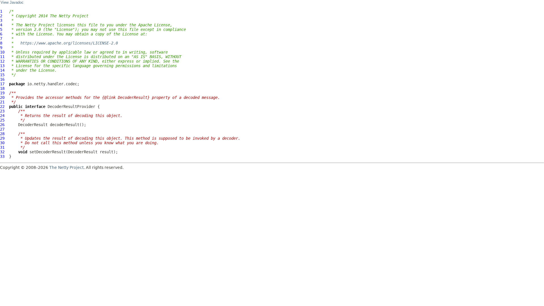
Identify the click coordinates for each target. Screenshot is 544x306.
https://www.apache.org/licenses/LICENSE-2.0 (69, 43)
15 (2, 75)
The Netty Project (66, 167)
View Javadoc (12, 3)
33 (2, 156)
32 (2, 152)
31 (2, 147)
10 (2, 52)
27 (2, 129)
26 (2, 124)
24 (2, 115)
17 (2, 84)
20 (2, 97)
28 (2, 133)
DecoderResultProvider (71, 106)
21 (2, 102)
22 (2, 106)
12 (2, 61)
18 (2, 88)
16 (2, 79)
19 (2, 93)
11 (2, 56)
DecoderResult (33, 124)
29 (2, 138)
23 (2, 111)
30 (2, 143)
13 (2, 65)
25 (2, 120)
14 (2, 70)
